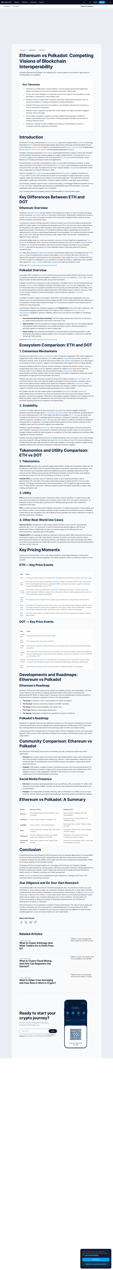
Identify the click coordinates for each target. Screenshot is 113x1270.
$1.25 (51, 641)
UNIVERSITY (7, 6)
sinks (36, 651)
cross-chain (79, 292)
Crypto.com (33, 527)
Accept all (95, 1259)
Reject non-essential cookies (96, 1264)
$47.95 (46, 646)
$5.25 (46, 666)
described (58, 440)
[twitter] (26, 922)
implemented (42, 253)
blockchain (81, 142)
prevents (67, 651)
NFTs (22, 149)
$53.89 (89, 654)
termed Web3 (60, 165)
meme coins (35, 149)
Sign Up (102, 2)
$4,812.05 (44, 599)
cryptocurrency (52, 142)
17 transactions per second (54, 413)
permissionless (64, 277)
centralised (37, 215)
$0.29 (47, 635)
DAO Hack (78, 581)
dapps (71, 149)
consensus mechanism (45, 356)
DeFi (21, 147)
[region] (95, 1259)
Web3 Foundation (64, 173)
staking (45, 260)
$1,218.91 (55, 589)
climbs (31, 613)
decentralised (38, 147)
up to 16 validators (81, 379)
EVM (28, 160)
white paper (28, 217)
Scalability (22, 410)
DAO (58, 584)
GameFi (43, 149)
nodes (49, 358)
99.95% (22, 247)
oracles (79, 277)
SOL (38, 417)
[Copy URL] (35, 922)
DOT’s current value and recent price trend (42, 339)
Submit (53, 1031)
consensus (29, 285)
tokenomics (79, 383)
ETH (28, 142)
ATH (48, 589)
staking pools (67, 371)
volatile (41, 555)
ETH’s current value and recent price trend (42, 265)
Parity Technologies (39, 173)
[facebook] (21, 922)
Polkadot (22, 175)
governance (67, 391)
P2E (30, 234)
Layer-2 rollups (37, 262)
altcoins (28, 149)
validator (76, 257)
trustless (89, 277)
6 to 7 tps (73, 415)
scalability (54, 262)
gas (47, 257)
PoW (82, 242)
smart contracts (73, 147)
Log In (95, 2)
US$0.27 (44, 420)
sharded (45, 275)
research (28, 875)
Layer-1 (88, 285)
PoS (27, 245)
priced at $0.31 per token (83, 578)
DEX (55, 302)
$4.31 (43, 659)
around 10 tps (45, 427)
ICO (53, 578)
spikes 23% (33, 605)
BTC (30, 145)
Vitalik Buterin (47, 153)
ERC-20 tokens (65, 157)
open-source (34, 213)
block (82, 361)
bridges (22, 292)
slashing (88, 366)
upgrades (79, 666)
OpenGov (81, 391)
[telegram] (30, 922)
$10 (36, 662)
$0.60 (50, 438)
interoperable (74, 168)
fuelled (40, 592)
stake (66, 358)
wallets (60, 255)
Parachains (70, 285)
